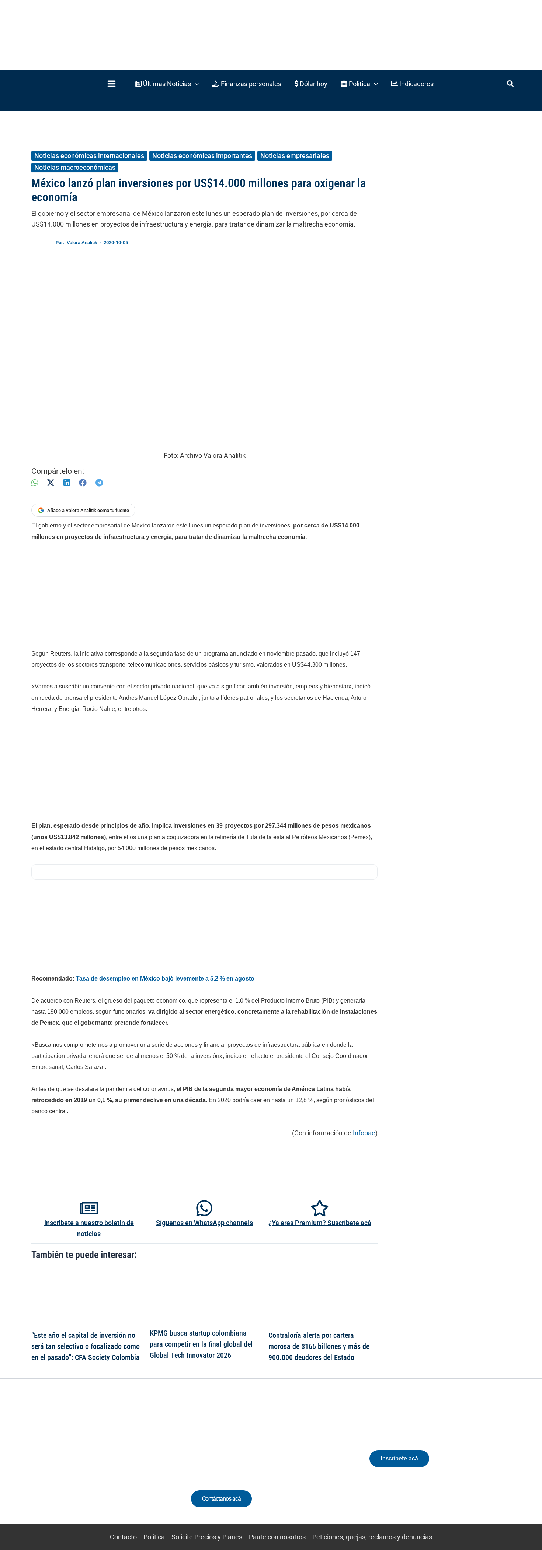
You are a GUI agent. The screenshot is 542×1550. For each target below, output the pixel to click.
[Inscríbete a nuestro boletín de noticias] (89, 1208)
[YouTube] (113, 1465)
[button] (166, 84)
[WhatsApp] (34, 483)
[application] (195, 84)
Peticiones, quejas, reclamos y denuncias (372, 1537)
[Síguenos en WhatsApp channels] (204, 1208)
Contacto (123, 1537)
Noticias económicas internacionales (89, 155)
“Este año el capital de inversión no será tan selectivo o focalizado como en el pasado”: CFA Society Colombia (85, 1346)
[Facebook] (83, 483)
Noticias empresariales (294, 155)
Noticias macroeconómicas (74, 167)
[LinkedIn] (66, 483)
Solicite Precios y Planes (206, 1537)
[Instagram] (86, 1465)
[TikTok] (99, 1465)
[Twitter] (58, 1465)
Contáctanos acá (221, 1498)
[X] (51, 483)
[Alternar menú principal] (111, 83)
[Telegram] (99, 483)
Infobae (364, 1133)
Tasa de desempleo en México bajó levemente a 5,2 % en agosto (165, 978)
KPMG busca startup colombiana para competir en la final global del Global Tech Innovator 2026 (201, 1344)
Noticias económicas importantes (202, 155)
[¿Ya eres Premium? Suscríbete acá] (319, 1208)
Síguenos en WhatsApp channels (204, 1223)
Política (154, 1537)
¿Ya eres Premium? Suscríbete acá (319, 1223)
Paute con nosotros (277, 1537)
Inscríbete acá (399, 1458)
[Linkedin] (72, 1465)
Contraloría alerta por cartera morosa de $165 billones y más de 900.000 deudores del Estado (318, 1346)
